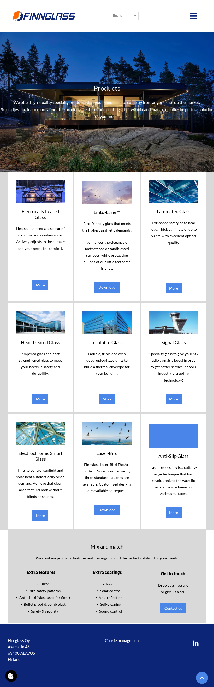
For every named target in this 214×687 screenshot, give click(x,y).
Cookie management (122, 640)
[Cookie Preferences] (11, 676)
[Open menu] (193, 16)
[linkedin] (196, 643)
